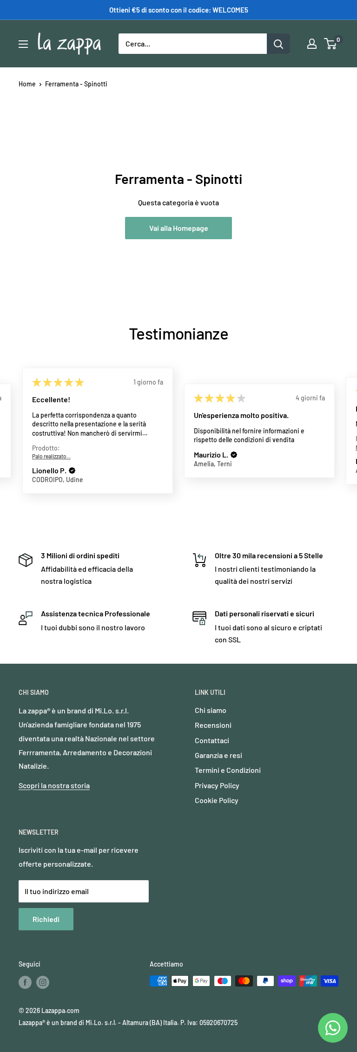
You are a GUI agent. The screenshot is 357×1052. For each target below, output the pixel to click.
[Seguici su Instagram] (42, 981)
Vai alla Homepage (178, 227)
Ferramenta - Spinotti (76, 84)
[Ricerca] (278, 43)
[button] (72, 470)
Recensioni (213, 724)
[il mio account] (312, 44)
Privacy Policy (217, 785)
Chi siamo (210, 710)
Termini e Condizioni (228, 769)
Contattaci (212, 740)
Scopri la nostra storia (54, 785)
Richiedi (46, 919)
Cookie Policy (216, 800)
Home (27, 84)
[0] (331, 43)
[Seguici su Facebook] (25, 981)
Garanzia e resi (218, 755)
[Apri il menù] (23, 44)
